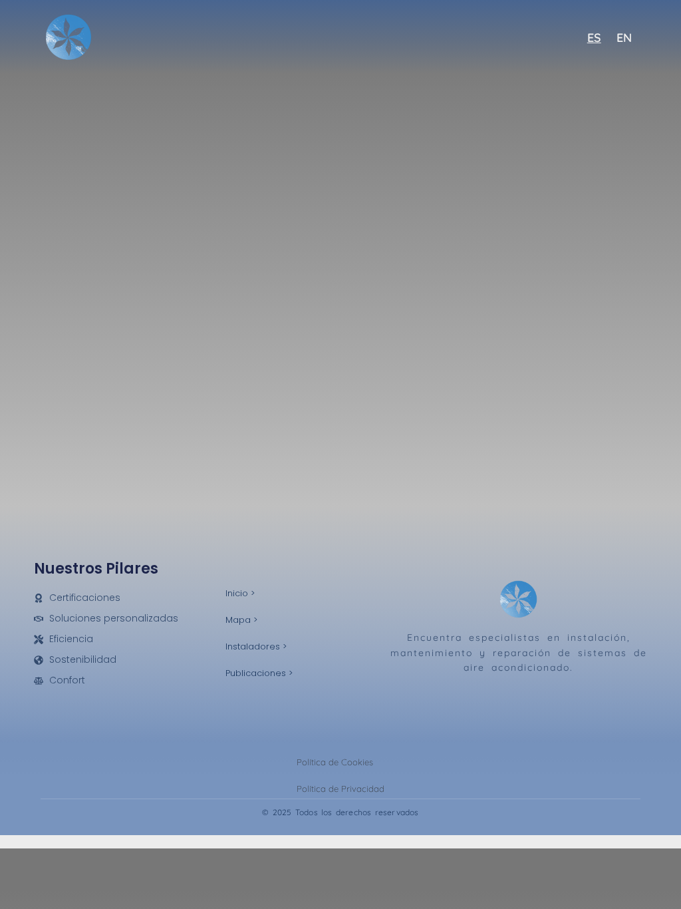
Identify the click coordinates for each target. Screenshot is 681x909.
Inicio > (240, 593)
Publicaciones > (259, 673)
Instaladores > (256, 646)
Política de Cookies (335, 762)
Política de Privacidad (340, 788)
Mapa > (241, 620)
